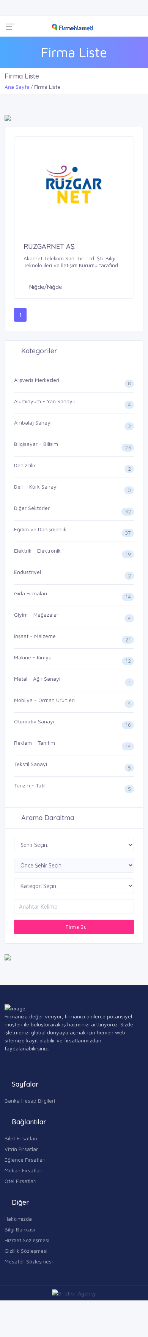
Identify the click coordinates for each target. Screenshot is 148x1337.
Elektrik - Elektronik (37, 550)
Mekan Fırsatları (24, 1170)
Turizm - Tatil (30, 785)
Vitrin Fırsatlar (21, 1149)
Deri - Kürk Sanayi (36, 486)
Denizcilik (25, 465)
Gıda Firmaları (30, 593)
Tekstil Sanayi (30, 764)
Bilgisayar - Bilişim (36, 444)
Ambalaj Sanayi (33, 422)
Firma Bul (76, 927)
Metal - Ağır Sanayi (37, 678)
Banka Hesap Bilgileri (30, 1100)
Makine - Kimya (33, 657)
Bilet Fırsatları (21, 1138)
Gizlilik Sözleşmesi (26, 1250)
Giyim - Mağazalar (36, 614)
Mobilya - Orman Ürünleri (44, 700)
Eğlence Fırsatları (25, 1159)
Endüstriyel (27, 572)
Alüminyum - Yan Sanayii (44, 401)
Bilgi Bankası (20, 1229)
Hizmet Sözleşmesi (27, 1240)
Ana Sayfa (17, 86)
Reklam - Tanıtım (34, 742)
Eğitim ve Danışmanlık (40, 529)
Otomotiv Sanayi (34, 721)
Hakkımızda (18, 1218)
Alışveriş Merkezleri (36, 380)
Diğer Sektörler (32, 508)
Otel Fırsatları (20, 1181)
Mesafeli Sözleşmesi (29, 1261)
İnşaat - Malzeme (35, 636)
